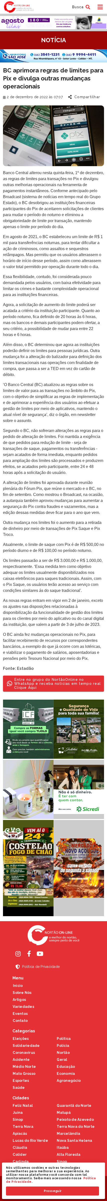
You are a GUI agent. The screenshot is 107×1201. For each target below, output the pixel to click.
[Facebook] (28, 953)
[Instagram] (17, 953)
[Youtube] (39, 953)
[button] (80, 6)
